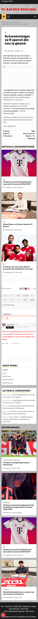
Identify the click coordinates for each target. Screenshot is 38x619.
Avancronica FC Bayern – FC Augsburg (29, 134)
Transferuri (6, 589)
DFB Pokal (24, 609)
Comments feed (8, 379)
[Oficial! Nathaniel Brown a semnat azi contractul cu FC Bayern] (19, 573)
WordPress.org (7, 383)
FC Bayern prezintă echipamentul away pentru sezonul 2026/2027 (17, 183)
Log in (5, 373)
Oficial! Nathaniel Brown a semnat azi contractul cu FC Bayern (18, 593)
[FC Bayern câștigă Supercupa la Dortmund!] (19, 443)
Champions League (29, 606)
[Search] (35, 17)
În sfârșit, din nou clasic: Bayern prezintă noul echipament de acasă (18, 268)
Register (5, 370)
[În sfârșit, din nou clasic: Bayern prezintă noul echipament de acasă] (19, 248)
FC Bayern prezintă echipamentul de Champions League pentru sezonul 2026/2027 (18, 507)
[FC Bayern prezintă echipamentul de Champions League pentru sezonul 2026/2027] (19, 486)
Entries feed (7, 376)
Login (34, 288)
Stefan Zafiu (19, 51)
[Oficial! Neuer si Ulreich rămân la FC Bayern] (19, 205)
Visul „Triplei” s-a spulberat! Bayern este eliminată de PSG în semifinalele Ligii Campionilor (18, 419)
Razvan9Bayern (18, 187)
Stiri (6, 32)
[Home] (4, 16)
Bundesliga (6, 502)
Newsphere (22, 617)
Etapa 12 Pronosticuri (7, 133)
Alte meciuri (30, 611)
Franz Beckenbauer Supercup (11, 460)
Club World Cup (14, 609)
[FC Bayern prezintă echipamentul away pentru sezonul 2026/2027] (19, 163)
